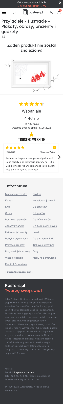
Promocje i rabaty (15, 244)
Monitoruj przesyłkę (16, 194)
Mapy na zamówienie (44, 257)
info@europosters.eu (23, 372)
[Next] (59, 157)
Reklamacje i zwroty (16, 232)
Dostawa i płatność (16, 219)
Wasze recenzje (14, 257)
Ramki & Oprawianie (16, 264)
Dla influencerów (42, 219)
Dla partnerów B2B (43, 238)
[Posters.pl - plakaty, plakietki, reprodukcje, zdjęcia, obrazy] (33, 12)
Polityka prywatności (16, 238)
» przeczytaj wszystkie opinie (19, 272)
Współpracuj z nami (44, 200)
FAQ (7, 206)
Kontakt (9, 200)
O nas (8, 213)
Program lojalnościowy (17, 251)
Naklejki (37, 194)
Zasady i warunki (14, 225)
